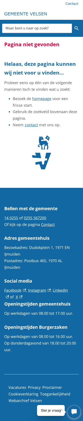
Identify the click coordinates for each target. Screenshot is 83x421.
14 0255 (11, 217)
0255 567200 (35, 217)
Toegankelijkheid (55, 394)
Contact (72, 4)
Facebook (15, 290)
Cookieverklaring (23, 394)
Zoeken (77, 28)
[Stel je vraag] (74, 412)
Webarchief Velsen (25, 400)
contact (31, 124)
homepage (41, 98)
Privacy (34, 387)
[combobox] (37, 28)
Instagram (39, 290)
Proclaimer (52, 387)
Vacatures (17, 387)
